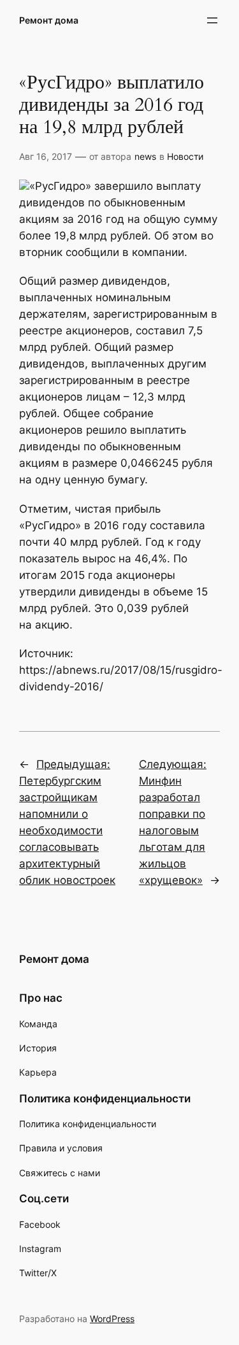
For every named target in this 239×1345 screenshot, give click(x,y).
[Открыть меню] (212, 20)
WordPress (112, 1318)
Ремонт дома (48, 20)
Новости (185, 156)
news (145, 156)
